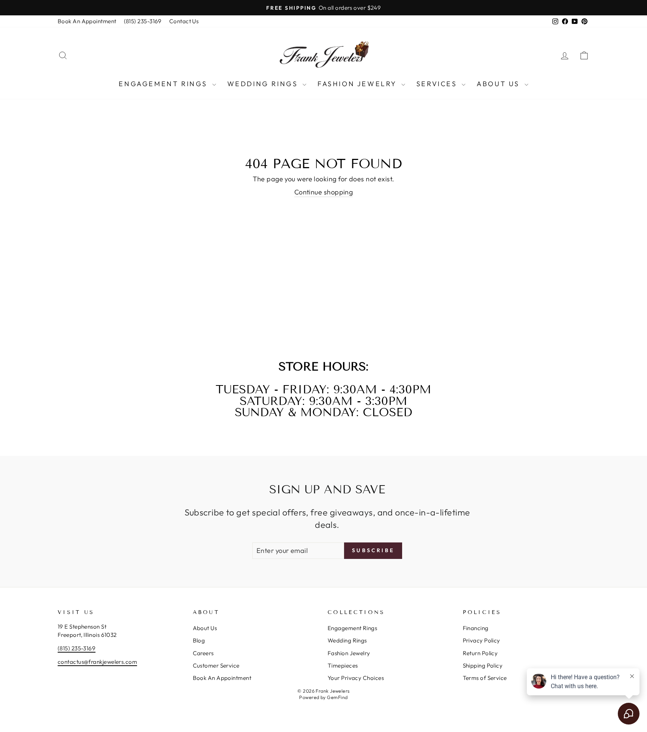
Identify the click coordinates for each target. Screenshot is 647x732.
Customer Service (216, 665)
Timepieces (343, 665)
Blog (199, 640)
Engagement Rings (164, 83)
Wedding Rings (264, 83)
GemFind (337, 697)
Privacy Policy (481, 640)
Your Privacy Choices (356, 677)
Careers (203, 653)
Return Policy (480, 653)
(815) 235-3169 (143, 21)
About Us (499, 83)
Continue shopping (323, 192)
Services (438, 83)
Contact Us (184, 21)
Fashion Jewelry (359, 83)
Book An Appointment (87, 21)
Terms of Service (485, 677)
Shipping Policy (483, 665)
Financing (476, 628)
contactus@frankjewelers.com (97, 661)
